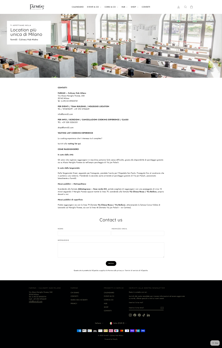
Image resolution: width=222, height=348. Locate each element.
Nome (60, 229)
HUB (124, 7)
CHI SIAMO (75, 292)
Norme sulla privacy (115, 270)
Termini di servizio (132, 270)
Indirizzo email (119, 229)
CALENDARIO (78, 7)
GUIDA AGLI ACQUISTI (79, 300)
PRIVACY (74, 303)
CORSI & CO (110, 7)
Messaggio (63, 240)
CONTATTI (146, 7)
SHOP (134, 7)
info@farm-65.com (35, 301)
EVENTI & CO (93, 7)
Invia (111, 263)
